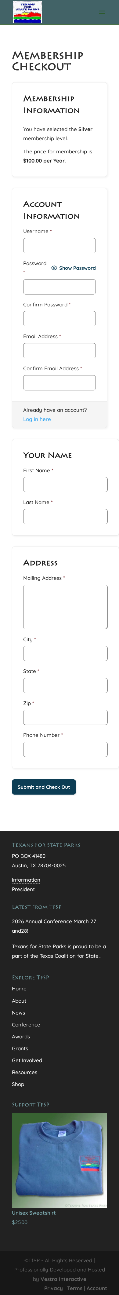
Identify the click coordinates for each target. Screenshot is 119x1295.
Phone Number (43, 735)
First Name (38, 470)
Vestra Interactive (63, 1279)
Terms (74, 1288)
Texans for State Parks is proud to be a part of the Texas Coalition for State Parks (59, 951)
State (31, 671)
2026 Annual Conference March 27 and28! (54, 926)
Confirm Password (47, 304)
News (18, 1012)
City (29, 639)
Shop (18, 1084)
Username (37, 231)
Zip (28, 703)
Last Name (38, 502)
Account (97, 1288)
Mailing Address (44, 578)
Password (34, 268)
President (23, 889)
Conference (26, 1024)
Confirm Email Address (52, 368)
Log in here (37, 419)
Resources (24, 1072)
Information (26, 879)
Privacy (53, 1288)
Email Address (42, 336)
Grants (20, 1048)
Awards (21, 1036)
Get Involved (27, 1060)
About (19, 1000)
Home (19, 988)
